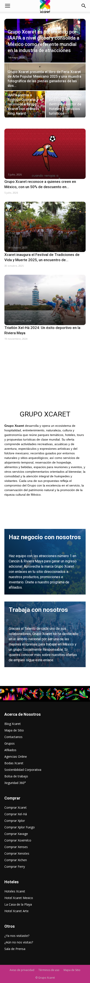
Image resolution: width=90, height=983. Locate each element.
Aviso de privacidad (22, 970)
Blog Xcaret (12, 724)
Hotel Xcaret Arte (16, 911)
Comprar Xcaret (15, 807)
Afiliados (10, 750)
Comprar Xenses (16, 847)
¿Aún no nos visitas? (18, 942)
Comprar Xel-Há (15, 814)
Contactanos (13, 737)
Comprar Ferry (14, 866)
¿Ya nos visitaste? (16, 936)
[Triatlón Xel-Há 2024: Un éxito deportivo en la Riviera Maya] (45, 300)
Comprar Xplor (14, 821)
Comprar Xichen (15, 860)
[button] (84, 6)
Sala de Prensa (14, 949)
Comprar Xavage (16, 834)
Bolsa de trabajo (16, 776)
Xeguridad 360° (15, 783)
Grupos (9, 743)
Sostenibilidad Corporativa (22, 770)
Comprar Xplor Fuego (19, 827)
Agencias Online (15, 756)
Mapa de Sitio (14, 730)
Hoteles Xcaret (14, 891)
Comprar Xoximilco (17, 840)
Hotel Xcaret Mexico (18, 898)
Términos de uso (48, 970)
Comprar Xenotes (16, 853)
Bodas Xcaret (13, 763)
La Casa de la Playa (18, 904)
